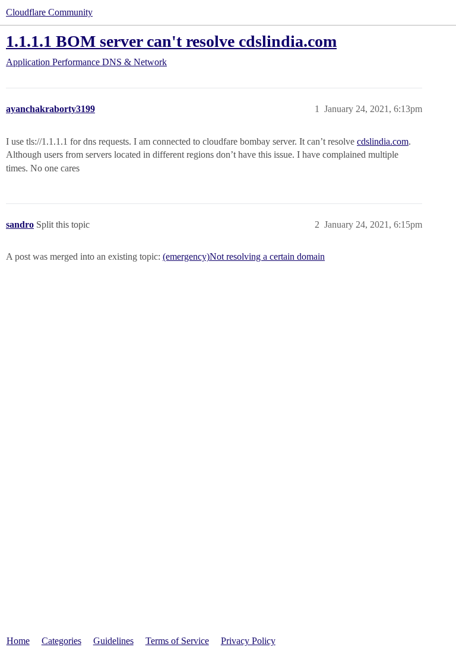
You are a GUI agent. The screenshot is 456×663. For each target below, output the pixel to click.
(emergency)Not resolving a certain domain (244, 256)
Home (18, 641)
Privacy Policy (248, 641)
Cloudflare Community (49, 12)
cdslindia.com (382, 141)
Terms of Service (177, 641)
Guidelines (113, 641)
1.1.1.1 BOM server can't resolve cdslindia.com (171, 41)
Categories (61, 641)
